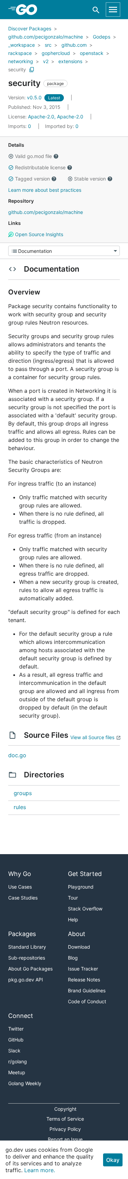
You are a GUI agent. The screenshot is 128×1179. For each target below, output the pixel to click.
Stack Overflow (85, 908)
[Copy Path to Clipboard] (32, 70)
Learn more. (39, 1170)
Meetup (16, 1072)
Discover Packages (29, 28)
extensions (70, 61)
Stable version (90, 179)
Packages (22, 933)
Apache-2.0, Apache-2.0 (55, 116)
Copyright (65, 1109)
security (17, 69)
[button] (11, 156)
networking (20, 61)
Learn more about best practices (44, 190)
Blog (73, 958)
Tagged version (32, 179)
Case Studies (23, 898)
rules (20, 807)
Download (79, 947)
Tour (73, 898)
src (48, 45)
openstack (91, 53)
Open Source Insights (38, 234)
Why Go (19, 873)
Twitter (16, 1029)
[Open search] (96, 10)
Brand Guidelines (86, 990)
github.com (74, 45)
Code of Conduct (87, 1001)
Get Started (85, 873)
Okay (112, 1159)
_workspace (21, 45)
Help (73, 919)
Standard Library (27, 947)
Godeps (101, 37)
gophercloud (56, 53)
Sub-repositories (26, 958)
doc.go (17, 755)
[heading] (28, 9)
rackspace (20, 53)
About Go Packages (30, 969)
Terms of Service (65, 1119)
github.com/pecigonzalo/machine (45, 37)
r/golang (17, 1061)
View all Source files (92, 737)
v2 (45, 61)
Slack (14, 1050)
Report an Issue (65, 1139)
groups (23, 793)
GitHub (16, 1040)
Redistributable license (40, 167)
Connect (20, 1015)
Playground (81, 887)
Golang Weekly (24, 1083)
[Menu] (64, 251)
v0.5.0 (25, 97)
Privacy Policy (65, 1129)
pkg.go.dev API (25, 979)
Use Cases (20, 887)
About (76, 933)
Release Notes (84, 979)
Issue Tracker (83, 969)
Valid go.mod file (33, 156)
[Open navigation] (113, 9)
